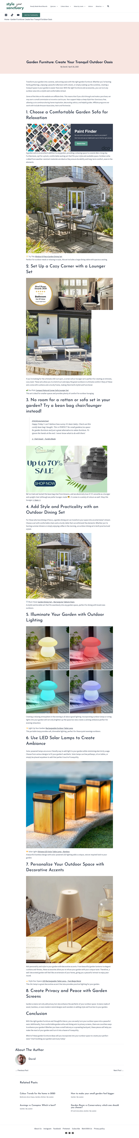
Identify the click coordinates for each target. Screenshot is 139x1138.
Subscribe (76, 1128)
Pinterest (66, 1128)
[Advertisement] (69, 44)
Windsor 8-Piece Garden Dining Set (48, 256)
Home (6, 19)
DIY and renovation (77, 1111)
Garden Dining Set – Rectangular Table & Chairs (56, 602)
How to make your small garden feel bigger (92, 1093)
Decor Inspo (31, 1097)
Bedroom (23, 1097)
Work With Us (87, 1128)
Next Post (119, 1070)
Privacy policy (99, 1128)
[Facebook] (66, 1133)
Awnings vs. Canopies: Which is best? (38, 1105)
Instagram (47, 1128)
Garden (37, 1097)
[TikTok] (12, 15)
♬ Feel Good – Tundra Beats (44, 439)
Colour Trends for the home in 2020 (37, 1093)
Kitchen (43, 1097)
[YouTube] (18, 15)
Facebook (57, 1128)
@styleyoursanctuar (40, 421)
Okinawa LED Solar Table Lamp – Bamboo (54, 851)
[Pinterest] (73, 1133)
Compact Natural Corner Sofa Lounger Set (52, 390)
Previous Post (21, 1070)
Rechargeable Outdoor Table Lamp (59, 728)
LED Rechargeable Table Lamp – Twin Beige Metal (61, 981)
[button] (57, 6)
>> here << (37, 500)
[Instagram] (6, 15)
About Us (38, 1128)
